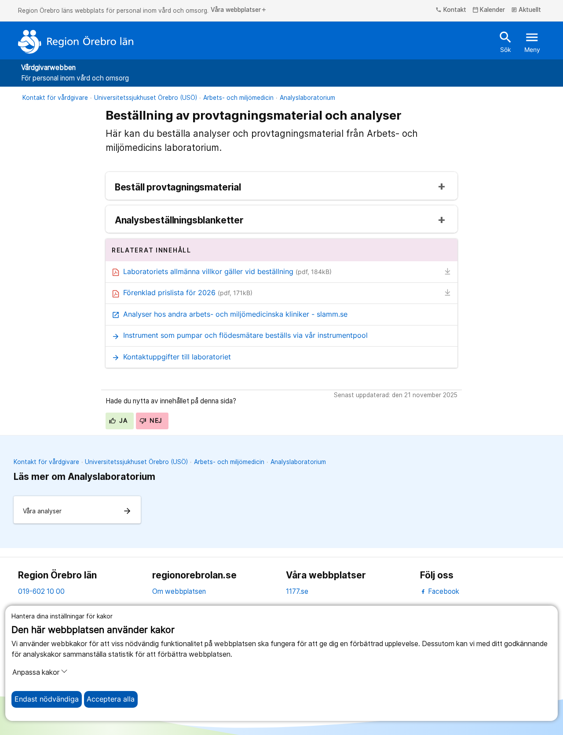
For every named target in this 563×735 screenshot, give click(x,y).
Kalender (488, 10)
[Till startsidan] (75, 42)
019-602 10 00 (41, 591)
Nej (155, 420)
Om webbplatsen (179, 591)
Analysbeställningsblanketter (179, 220)
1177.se (297, 591)
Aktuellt (526, 10)
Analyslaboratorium (307, 97)
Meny (532, 41)
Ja (122, 420)
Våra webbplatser (239, 10)
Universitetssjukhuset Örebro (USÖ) (145, 97)
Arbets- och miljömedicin (238, 97)
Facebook (442, 591)
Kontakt (450, 10)
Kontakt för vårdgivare (55, 97)
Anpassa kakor (35, 672)
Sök (505, 41)
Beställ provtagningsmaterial (178, 187)
